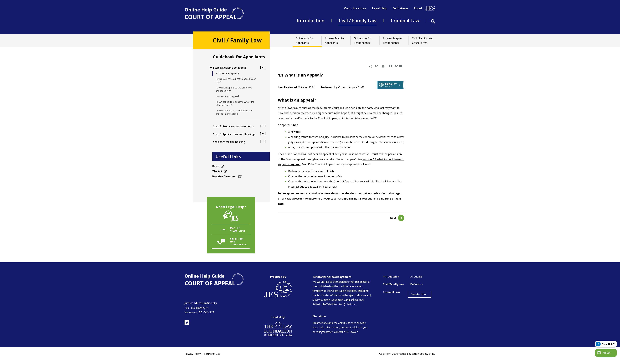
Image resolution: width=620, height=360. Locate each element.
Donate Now (418, 294)
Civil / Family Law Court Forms (422, 40)
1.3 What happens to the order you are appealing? (234, 89)
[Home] (214, 13)
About (418, 8)
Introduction (391, 276)
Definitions (400, 8)
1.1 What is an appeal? (227, 73)
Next (393, 218)
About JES (416, 276)
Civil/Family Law (393, 284)
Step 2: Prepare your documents (233, 126)
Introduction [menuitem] (311, 20)
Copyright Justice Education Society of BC (407, 353)
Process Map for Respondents (393, 40)
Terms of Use (212, 354)
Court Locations (355, 8)
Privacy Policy (193, 354)
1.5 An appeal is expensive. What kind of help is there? (235, 103)
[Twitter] (187, 322)
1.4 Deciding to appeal (227, 96)
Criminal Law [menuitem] (405, 20)
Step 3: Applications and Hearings (234, 134)
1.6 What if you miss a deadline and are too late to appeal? (234, 112)
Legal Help (379, 8)
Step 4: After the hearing (229, 142)
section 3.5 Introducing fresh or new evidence (374, 142)
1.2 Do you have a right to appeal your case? (236, 80)
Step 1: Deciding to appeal (229, 67)
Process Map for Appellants (335, 40)
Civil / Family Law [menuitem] (358, 20)
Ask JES (607, 353)
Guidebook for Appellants (304, 40)
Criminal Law (391, 292)
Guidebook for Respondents (363, 40)
